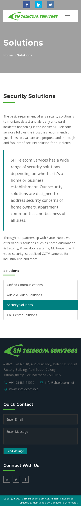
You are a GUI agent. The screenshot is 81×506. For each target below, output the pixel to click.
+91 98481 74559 (21, 382)
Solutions (24, 55)
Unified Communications (25, 285)
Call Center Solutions (22, 315)
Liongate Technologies (64, 502)
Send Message (15, 451)
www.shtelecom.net (23, 389)
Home (8, 55)
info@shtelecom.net (59, 382)
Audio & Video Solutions (24, 295)
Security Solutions (20, 305)
